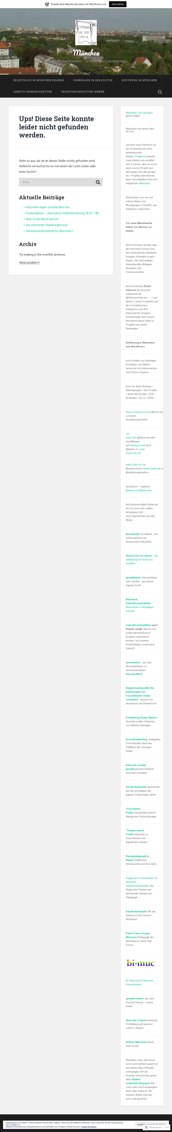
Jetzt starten (118, 4)
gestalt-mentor (135, 998)
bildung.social (137, 445)
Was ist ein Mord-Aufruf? (42, 219)
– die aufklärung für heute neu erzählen (142, 559)
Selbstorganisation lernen (82, 91)
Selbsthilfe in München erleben (38, 80)
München (86, 52)
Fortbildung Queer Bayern (141, 717)
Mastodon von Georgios (139, 112)
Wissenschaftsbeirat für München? (49, 231)
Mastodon (144, 183)
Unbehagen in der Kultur (93, 80)
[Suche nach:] (61, 182)
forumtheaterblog (136, 739)
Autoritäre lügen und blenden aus (48, 207)
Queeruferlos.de (152, 468)
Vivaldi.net (140, 156)
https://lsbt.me (134, 464)
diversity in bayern (137, 1020)
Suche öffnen (160, 92)
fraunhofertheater (136, 911)
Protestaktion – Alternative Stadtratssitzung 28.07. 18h (62, 213)
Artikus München (136, 1042)
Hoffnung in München (139, 80)
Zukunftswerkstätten (138, 625)
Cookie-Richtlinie (88, 1127)
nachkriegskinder (136, 787)
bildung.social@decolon (139, 490)
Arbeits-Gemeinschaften (32, 91)
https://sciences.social (138, 412)
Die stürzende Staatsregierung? (47, 225)
